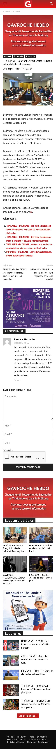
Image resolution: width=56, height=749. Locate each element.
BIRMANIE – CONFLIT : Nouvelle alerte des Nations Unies (37, 673)
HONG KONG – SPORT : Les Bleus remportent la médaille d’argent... (35, 644)
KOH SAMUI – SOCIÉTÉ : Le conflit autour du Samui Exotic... (40, 548)
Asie (32, 736)
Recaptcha (8, 450)
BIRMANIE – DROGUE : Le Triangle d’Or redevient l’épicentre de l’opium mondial (41, 274)
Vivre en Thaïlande (37, 739)
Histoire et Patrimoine (38, 742)
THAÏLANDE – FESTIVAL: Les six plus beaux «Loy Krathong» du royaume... (35, 704)
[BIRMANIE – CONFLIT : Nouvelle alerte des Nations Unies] (11, 675)
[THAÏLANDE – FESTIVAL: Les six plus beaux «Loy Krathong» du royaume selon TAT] (11, 704)
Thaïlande (30, 56)
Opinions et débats (16, 739)
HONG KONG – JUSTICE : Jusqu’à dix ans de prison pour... (40, 578)
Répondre (17, 380)
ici (31, 212)
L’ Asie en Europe (15, 742)
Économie (18, 56)
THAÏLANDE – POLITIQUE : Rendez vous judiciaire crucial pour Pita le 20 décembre (14, 274)
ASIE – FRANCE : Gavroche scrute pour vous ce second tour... (34, 659)
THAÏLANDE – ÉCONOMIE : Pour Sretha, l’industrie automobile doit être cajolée (27, 62)
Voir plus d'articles (27, 716)
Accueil (6, 11)
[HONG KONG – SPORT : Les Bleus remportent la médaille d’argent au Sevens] (11, 645)
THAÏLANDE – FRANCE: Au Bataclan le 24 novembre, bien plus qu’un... (35, 689)
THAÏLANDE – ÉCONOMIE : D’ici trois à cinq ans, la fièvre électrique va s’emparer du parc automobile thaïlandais (28, 229)
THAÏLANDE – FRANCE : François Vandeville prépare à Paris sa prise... (14, 548)
